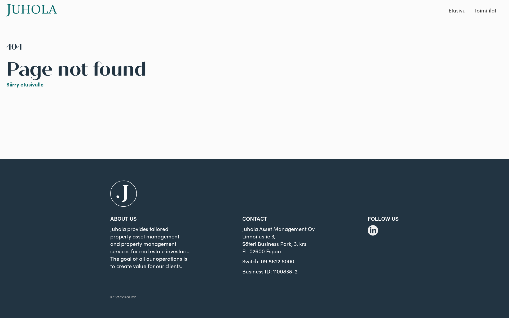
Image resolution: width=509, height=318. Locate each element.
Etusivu (457, 10)
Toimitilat (485, 10)
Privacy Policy (123, 297)
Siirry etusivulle (24, 84)
